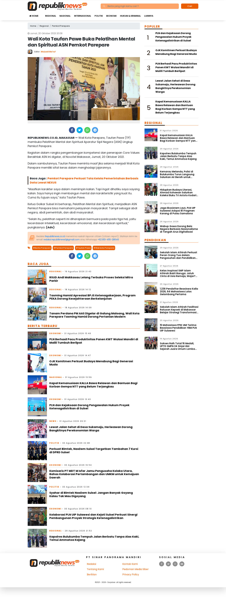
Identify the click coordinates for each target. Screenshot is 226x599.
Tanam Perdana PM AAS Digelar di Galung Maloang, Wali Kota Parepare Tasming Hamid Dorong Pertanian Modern (94, 315)
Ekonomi (111, 15)
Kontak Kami (130, 564)
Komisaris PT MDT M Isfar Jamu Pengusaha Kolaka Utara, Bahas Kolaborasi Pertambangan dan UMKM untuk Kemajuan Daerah (94, 474)
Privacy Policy (130, 574)
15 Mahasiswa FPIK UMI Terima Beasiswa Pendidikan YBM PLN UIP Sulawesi (178, 327)
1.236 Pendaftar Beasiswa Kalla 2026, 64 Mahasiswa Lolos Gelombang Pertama (179, 291)
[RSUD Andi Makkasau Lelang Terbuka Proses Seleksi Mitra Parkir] (37, 277)
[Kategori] (41, 14)
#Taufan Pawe (83, 248)
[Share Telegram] (95, 130)
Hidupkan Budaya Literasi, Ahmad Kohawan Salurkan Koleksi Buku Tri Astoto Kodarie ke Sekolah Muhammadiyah (179, 194)
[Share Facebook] (72, 130)
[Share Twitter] (79, 130)
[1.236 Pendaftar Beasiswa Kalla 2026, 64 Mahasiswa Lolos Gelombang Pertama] (151, 288)
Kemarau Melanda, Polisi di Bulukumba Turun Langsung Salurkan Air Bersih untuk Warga (177, 176)
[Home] (57, 6)
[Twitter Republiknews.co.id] (168, 564)
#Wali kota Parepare (103, 248)
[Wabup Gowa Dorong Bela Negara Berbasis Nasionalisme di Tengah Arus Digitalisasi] (151, 225)
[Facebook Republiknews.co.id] (161, 564)
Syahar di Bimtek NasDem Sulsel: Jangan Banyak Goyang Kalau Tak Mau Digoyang (91, 494)
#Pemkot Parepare (63, 248)
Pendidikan (155, 240)
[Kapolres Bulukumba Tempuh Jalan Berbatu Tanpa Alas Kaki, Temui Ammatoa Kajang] (37, 538)
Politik (99, 15)
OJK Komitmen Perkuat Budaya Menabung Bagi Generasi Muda (91, 363)
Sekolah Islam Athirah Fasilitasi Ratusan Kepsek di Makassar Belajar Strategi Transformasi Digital (179, 311)
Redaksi (91, 564)
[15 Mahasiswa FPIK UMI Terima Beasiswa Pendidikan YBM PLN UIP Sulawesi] (151, 324)
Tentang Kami (95, 569)
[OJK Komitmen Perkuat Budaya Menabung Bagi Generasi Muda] (37, 363)
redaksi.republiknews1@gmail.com (62, 239)
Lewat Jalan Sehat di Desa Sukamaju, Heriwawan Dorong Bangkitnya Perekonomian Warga (91, 428)
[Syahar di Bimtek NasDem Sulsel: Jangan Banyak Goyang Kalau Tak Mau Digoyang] (37, 494)
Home (34, 15)
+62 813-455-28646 (108, 239)
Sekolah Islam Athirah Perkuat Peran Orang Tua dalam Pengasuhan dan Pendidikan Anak (178, 256)
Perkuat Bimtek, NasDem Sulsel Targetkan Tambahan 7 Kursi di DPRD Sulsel (93, 450)
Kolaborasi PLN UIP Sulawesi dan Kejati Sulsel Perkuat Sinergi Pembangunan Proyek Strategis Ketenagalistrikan (93, 516)
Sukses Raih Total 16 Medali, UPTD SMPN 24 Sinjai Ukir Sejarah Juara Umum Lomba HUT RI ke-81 (177, 347)
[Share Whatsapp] (87, 130)
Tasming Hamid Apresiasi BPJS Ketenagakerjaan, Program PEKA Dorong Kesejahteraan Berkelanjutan (92, 297)
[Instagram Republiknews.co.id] (175, 564)
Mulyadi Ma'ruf (48, 51)
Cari (189, 6)
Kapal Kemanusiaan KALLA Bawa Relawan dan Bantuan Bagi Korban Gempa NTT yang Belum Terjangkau (93, 384)
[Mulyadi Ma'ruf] (31, 51)
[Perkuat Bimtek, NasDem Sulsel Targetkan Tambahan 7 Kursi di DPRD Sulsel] (37, 450)
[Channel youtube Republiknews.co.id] (182, 564)
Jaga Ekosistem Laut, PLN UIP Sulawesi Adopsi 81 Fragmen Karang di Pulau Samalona (177, 210)
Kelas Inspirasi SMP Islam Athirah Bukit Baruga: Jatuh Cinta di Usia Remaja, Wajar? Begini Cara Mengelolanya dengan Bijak (177, 276)
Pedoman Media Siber (135, 569)
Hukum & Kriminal (130, 15)
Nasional (65, 15)
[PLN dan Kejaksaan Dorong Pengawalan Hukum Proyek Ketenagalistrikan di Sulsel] (37, 406)
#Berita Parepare (42, 248)
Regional (50, 15)
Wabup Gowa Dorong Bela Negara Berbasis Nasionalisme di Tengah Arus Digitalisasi (179, 229)
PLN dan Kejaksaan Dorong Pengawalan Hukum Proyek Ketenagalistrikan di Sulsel (89, 406)
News (52, 421)
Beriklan (92, 574)
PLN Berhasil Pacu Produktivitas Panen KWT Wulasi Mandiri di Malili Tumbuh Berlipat (93, 341)
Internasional (82, 15)
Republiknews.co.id (55, 236)
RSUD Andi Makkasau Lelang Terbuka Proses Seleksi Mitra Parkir (91, 279)
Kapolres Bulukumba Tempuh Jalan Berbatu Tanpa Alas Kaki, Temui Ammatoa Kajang (94, 538)
